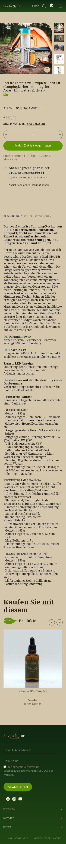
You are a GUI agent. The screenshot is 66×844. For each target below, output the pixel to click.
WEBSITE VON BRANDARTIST (47, 838)
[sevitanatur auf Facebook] (8, 798)
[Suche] (42, 6)
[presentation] (52, 622)
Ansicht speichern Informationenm (29, 184)
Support (7, 827)
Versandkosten (35, 123)
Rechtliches (9, 809)
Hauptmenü (8, 818)
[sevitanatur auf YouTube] (20, 798)
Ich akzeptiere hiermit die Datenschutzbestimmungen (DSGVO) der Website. (28, 770)
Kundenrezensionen (37, 216)
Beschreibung (13, 216)
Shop (35, 6)
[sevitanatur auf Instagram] (14, 798)
